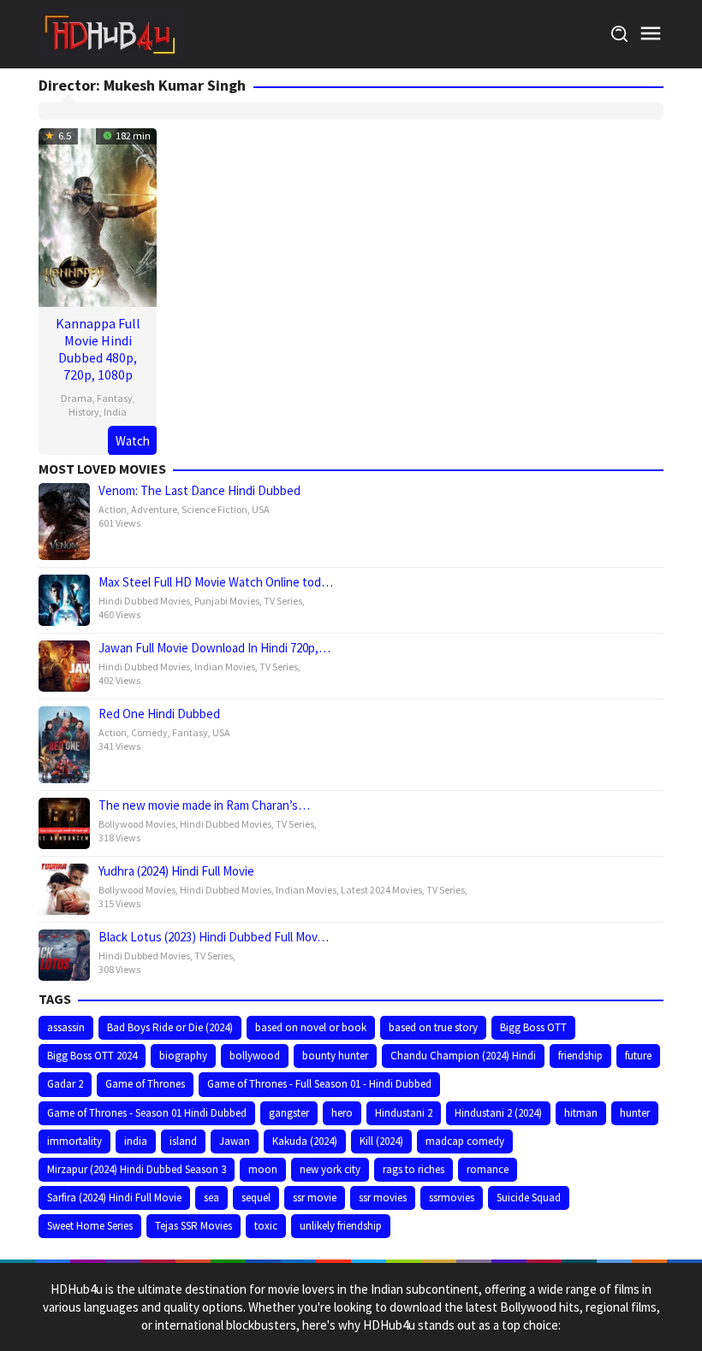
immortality (74, 1141)
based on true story (433, 1027)
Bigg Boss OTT (533, 1027)
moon (262, 1169)
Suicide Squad (529, 1197)
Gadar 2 (65, 1084)
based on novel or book (310, 1027)
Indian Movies (224, 666)
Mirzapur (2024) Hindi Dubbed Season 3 (136, 1169)
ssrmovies (451, 1197)
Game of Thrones (145, 1084)
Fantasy (115, 398)
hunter (635, 1113)
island (183, 1141)
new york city (330, 1169)
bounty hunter (335, 1055)
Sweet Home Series (90, 1225)
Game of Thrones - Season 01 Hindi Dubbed (147, 1113)
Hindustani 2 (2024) (498, 1113)
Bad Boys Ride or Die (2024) (170, 1027)
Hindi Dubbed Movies (144, 600)
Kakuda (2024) (304, 1141)
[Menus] (650, 34)
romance (488, 1169)
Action (112, 509)
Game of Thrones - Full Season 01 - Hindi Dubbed (319, 1084)
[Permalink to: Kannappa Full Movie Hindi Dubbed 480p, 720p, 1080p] (98, 215)
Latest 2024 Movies (381, 889)
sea (211, 1197)
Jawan (234, 1141)
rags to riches (413, 1169)
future (638, 1055)
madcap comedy (464, 1141)
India (115, 411)
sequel (256, 1197)
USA (261, 509)
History (83, 411)
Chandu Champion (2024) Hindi (463, 1055)
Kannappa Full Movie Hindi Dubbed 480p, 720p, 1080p (98, 349)
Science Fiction (214, 509)
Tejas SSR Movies (193, 1225)
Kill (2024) (381, 1141)
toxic (265, 1225)
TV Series (283, 600)
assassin (66, 1027)
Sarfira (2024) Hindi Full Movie (114, 1197)
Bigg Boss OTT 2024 (92, 1055)
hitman (581, 1113)
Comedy (149, 732)
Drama (76, 398)
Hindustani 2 (403, 1113)
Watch (133, 441)
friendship (580, 1055)
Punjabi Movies (226, 600)
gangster (289, 1113)
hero (342, 1113)
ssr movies (383, 1197)
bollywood (254, 1055)
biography (183, 1055)
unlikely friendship (341, 1225)
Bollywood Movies (137, 823)
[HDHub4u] (111, 33)
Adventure (154, 509)
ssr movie (314, 1197)
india (135, 1141)
